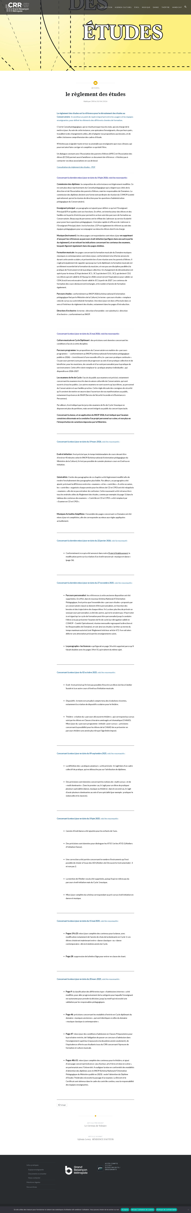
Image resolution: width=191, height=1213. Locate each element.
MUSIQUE (146, 7)
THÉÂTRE (165, 7)
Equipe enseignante (36, 1169)
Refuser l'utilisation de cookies (143, 1209)
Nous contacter (34, 1178)
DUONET (111, 1164)
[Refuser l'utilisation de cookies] (188, 1210)
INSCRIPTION (106, 7)
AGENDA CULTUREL (123, 7)
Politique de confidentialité (166, 1209)
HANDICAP (177, 7)
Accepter (125, 1209)
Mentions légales (33, 1182)
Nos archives (32, 1187)
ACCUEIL (96, 88)
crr (93, 101)
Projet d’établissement (118, 553)
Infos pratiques (33, 1165)
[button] (185, 7)
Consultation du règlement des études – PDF (76, 167)
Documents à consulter (37, 1174)
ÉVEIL (136, 7)
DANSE (156, 7)
